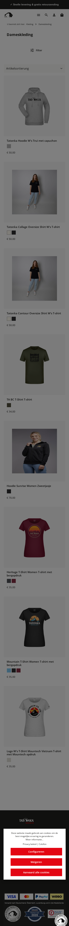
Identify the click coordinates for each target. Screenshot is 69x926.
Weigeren (36, 862)
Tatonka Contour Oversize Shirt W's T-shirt (34, 313)
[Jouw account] (54, 14)
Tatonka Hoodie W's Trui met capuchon (32, 140)
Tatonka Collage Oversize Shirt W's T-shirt (33, 226)
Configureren (36, 851)
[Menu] (38, 14)
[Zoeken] (46, 14)
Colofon (42, 844)
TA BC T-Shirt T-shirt (19, 399)
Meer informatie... (34, 839)
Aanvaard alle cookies (36, 872)
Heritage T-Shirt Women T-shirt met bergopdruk (29, 573)
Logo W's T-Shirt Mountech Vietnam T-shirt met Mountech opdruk (34, 753)
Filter (38, 50)
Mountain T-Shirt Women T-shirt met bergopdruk (30, 663)
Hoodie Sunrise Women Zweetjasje (29, 485)
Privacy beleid (29, 844)
